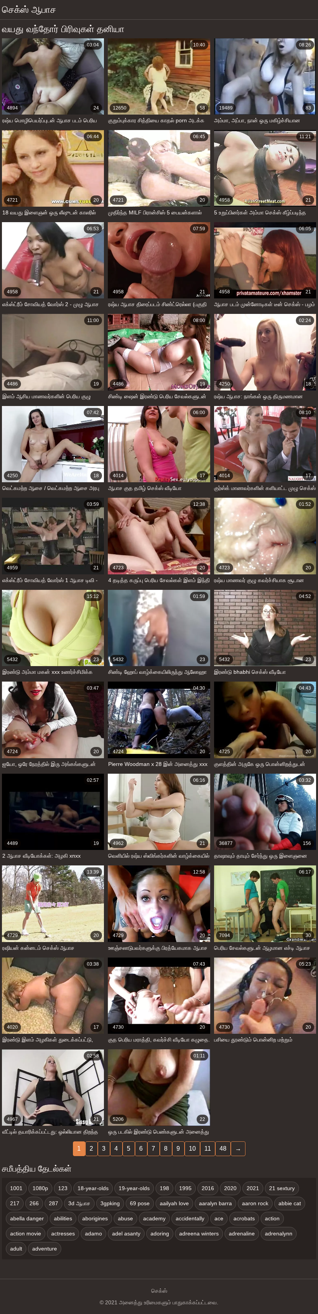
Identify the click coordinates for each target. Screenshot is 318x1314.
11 (207, 1148)
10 (192, 1148)
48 (222, 1148)
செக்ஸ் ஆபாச (29, 9)
